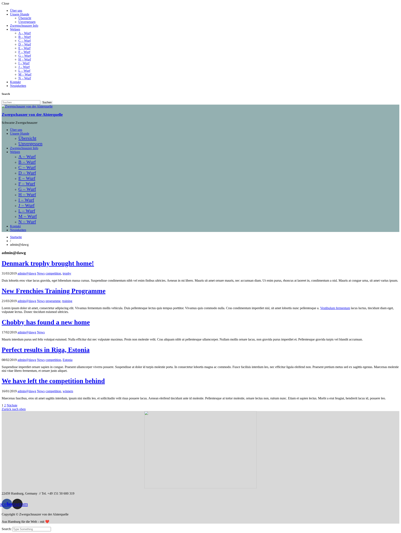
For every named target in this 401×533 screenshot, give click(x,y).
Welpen (15, 29)
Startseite (16, 237)
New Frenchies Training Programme (53, 291)
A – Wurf (24, 33)
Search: (7, 529)
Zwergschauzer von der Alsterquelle (32, 114)
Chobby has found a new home (46, 322)
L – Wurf (24, 70)
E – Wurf (24, 48)
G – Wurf (24, 55)
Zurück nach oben (14, 409)
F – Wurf (24, 52)
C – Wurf (24, 40)
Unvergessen (27, 22)
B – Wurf (24, 37)
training (67, 301)
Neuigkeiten (18, 85)
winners (68, 391)
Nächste (12, 405)
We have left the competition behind (53, 381)
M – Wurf (24, 74)
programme (53, 301)
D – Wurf (24, 44)
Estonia (67, 360)
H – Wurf (24, 59)
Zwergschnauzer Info (24, 25)
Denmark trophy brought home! (48, 263)
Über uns (16, 10)
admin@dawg (27, 273)
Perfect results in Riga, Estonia (46, 349)
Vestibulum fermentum (335, 308)
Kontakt (15, 82)
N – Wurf (24, 78)
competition (53, 273)
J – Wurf (24, 67)
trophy (67, 273)
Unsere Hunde (19, 14)
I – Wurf (23, 63)
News (41, 273)
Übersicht (24, 18)
